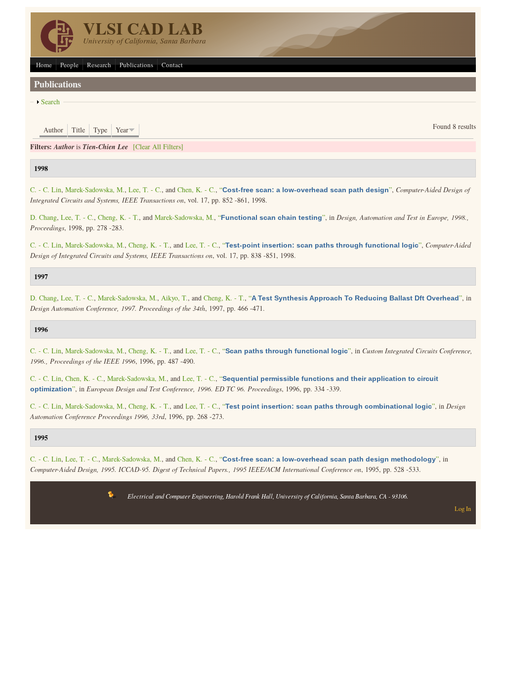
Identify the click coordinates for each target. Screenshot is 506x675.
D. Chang (43, 217)
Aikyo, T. (174, 297)
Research (99, 64)
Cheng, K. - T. (118, 217)
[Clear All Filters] (158, 146)
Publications (136, 64)
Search (50, 101)
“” (305, 189)
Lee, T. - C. (145, 189)
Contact (172, 64)
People (69, 64)
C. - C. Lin (45, 189)
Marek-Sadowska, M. (95, 189)
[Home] (57, 49)
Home (44, 64)
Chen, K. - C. (196, 189)
